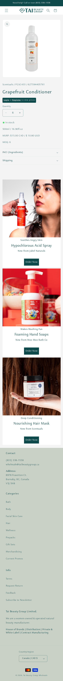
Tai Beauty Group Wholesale (35, 675)
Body (8, 509)
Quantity (6, 106)
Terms (9, 579)
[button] (6, 10)
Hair (8, 523)
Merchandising (14, 552)
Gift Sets (10, 544)
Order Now (31, 262)
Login (6, 100)
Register (16, 100)
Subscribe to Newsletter (19, 600)
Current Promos (14, 559)
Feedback (11, 593)
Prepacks (10, 537)
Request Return (14, 586)
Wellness (10, 530)
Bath (8, 502)
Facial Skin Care (14, 516)
